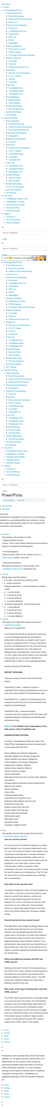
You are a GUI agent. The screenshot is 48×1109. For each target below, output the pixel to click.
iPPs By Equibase (16, 108)
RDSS (11, 40)
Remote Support (13, 222)
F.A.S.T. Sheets (15, 76)
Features (5, 534)
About (6, 1036)
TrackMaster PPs (16, 94)
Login (4, 239)
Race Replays (14, 103)
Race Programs (12, 121)
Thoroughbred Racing (13, 10)
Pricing (5, 574)
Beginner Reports (13, 58)
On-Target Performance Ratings (21, 55)
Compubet (13, 334)
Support (7, 213)
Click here (8, 726)
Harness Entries (12, 207)
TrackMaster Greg (16, 153)
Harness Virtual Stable (15, 204)
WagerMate (13, 43)
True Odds (13, 61)
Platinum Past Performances (20, 19)
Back (4, 4)
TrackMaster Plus (16, 88)
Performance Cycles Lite (19, 67)
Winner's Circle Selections (19, 73)
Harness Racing (10, 117)
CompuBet (13, 82)
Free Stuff (8, 195)
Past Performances (14, 13)
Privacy (7, 1042)
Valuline (12, 79)
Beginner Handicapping (16, 138)
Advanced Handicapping (16, 25)
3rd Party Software (13, 112)
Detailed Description (12, 625)
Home (6, 7)
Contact (7, 1033)
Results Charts (15, 99)
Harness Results (13, 210)
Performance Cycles (17, 49)
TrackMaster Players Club (16, 198)
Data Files (10, 85)
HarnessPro (13, 136)
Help (4, 830)
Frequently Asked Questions (16, 836)
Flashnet (12, 64)
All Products (11, 114)
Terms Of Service (13, 219)
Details (5, 619)
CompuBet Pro (15, 159)
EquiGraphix (14, 34)
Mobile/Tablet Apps (14, 106)
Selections (10, 70)
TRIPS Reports (15, 52)
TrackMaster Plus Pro (17, 31)
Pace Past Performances (19, 129)
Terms (6, 1039)
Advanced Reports (14, 46)
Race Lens (13, 22)
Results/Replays (13, 97)
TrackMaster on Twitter (15, 201)
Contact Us (10, 216)
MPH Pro (12, 37)
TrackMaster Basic (16, 91)
